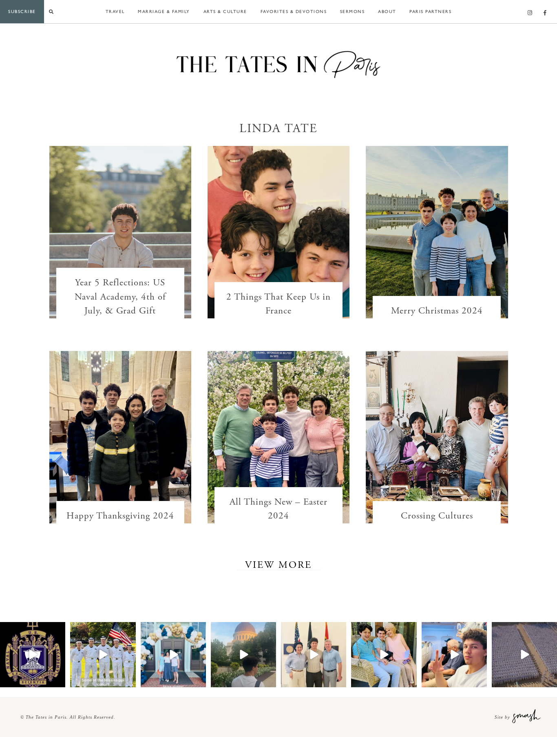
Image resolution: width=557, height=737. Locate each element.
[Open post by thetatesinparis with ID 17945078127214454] (32, 654)
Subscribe (22, 11)
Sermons (352, 11)
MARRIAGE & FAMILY (164, 11)
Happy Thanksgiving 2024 (120, 516)
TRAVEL (115, 11)
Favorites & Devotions (294, 11)
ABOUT (387, 11)
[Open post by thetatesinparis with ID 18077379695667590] (383, 654)
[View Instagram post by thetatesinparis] (57, 679)
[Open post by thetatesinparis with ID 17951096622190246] (173, 654)
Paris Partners (430, 11)
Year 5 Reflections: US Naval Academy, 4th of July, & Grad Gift (120, 297)
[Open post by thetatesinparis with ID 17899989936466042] (524, 654)
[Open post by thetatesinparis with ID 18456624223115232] (243, 654)
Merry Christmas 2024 (437, 311)
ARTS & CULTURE (225, 11)
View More (278, 565)
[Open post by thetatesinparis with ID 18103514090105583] (313, 654)
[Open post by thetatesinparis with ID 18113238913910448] (102, 654)
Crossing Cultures (437, 516)
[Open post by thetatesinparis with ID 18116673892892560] (454, 654)
